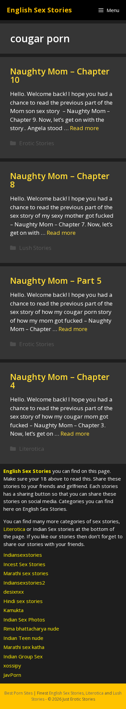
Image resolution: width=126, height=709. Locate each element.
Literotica (31, 448)
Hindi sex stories (23, 601)
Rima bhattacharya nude (31, 628)
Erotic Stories (36, 143)
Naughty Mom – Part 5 (55, 280)
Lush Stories (35, 248)
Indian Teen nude (23, 638)
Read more (84, 128)
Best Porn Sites (18, 693)
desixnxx (13, 591)
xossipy (12, 665)
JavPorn (12, 674)
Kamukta (13, 610)
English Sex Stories (39, 9)
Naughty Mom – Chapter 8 (60, 180)
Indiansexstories (22, 554)
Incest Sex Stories (24, 564)
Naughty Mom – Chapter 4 (60, 381)
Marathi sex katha (23, 647)
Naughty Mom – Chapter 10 (60, 75)
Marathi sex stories (25, 573)
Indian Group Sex (23, 656)
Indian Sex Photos (24, 619)
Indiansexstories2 (24, 582)
